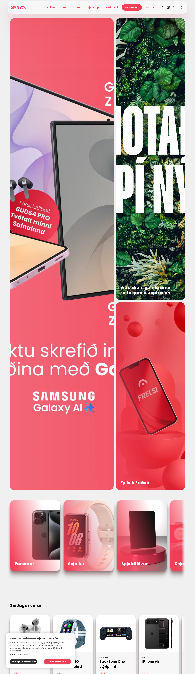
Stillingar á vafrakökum (24, 661)
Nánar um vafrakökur (19, 654)
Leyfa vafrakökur (57, 661)
